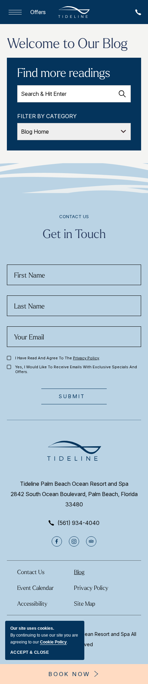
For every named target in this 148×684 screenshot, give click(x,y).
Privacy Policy (86, 358)
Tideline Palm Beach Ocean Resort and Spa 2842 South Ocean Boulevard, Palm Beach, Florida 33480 (74, 494)
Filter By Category (47, 116)
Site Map (84, 603)
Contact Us (30, 571)
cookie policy (53, 642)
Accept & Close (29, 652)
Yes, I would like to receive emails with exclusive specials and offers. (76, 369)
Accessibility (32, 603)
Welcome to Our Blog (67, 42)
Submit (72, 396)
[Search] (122, 93)
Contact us (74, 216)
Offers (38, 12)
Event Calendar (35, 587)
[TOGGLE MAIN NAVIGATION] (13, 12)
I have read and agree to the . (57, 358)
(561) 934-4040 (78, 522)
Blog (79, 571)
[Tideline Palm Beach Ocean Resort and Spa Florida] (74, 12)
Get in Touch (74, 233)
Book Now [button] (69, 674)
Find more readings (63, 72)
